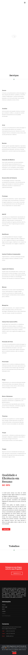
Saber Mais (6, 529)
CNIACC (4, 613)
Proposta (16, 573)
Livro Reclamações (6, 615)
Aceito (14, 653)
